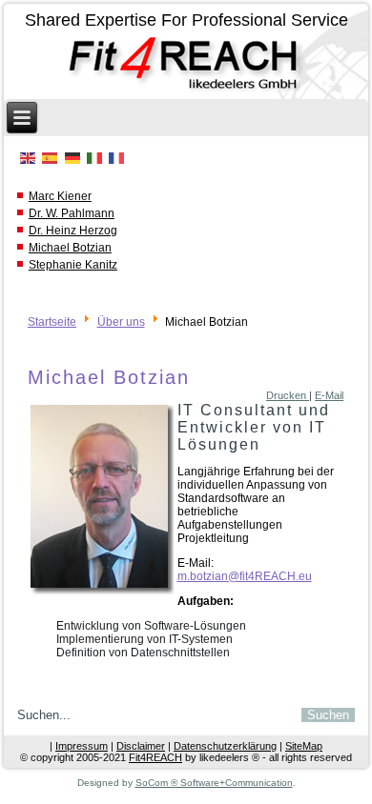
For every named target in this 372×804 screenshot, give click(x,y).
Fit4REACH (155, 757)
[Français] (116, 158)
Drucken (287, 395)
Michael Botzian (70, 247)
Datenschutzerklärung (225, 746)
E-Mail (329, 395)
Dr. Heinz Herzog (73, 230)
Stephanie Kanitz (73, 264)
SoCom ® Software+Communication (214, 782)
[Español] (50, 158)
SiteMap (303, 746)
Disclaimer (140, 746)
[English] (28, 158)
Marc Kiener (60, 196)
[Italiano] (94, 158)
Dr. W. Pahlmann (71, 213)
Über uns (121, 322)
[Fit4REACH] (186, 65)
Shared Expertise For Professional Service (186, 20)
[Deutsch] (72, 158)
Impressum (81, 746)
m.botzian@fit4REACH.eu (244, 576)
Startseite (52, 322)
